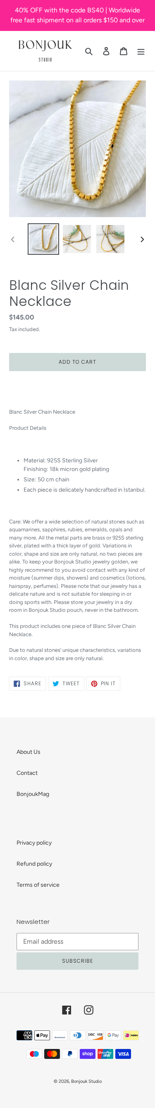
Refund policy (34, 863)
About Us (29, 751)
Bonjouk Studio (86, 1081)
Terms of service (38, 884)
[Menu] (141, 51)
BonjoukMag (33, 794)
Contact (27, 773)
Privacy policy (34, 842)
